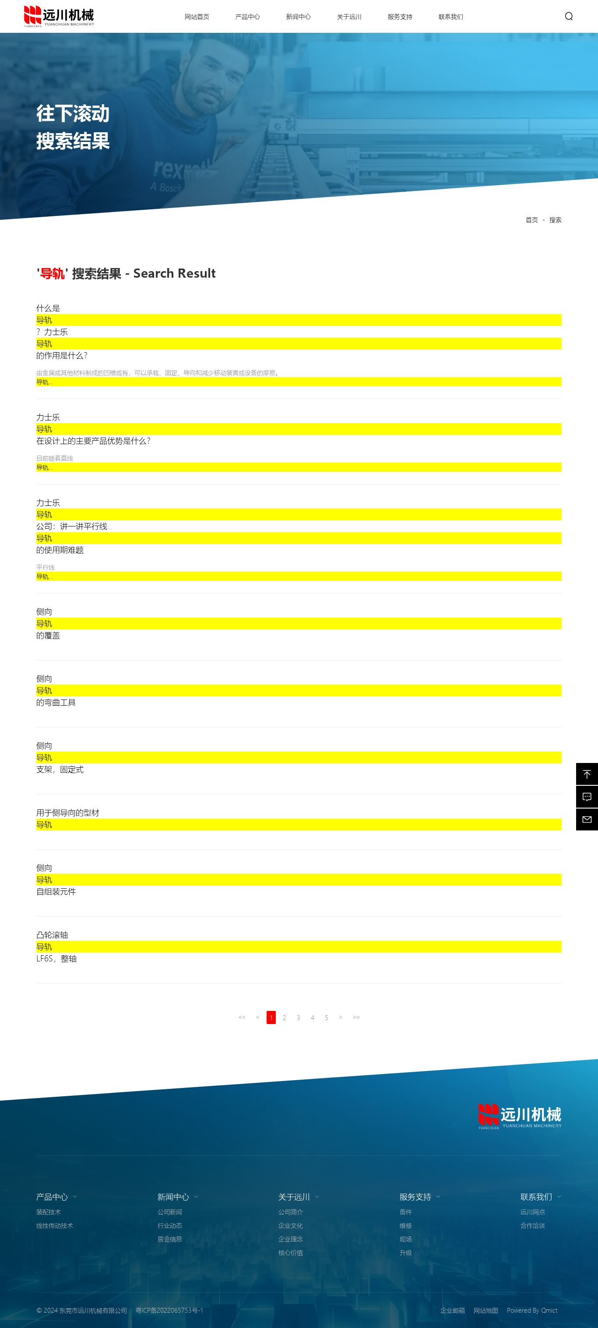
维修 (406, 1225)
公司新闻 (170, 1211)
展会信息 (170, 1238)
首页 (532, 219)
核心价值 (290, 1252)
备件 (406, 1211)
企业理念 (290, 1238)
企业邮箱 (452, 1310)
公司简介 (290, 1211)
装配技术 (48, 1211)
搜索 (555, 219)
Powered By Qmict (532, 1310)
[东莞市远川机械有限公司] (520, 1116)
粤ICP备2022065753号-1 (169, 1310)
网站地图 (486, 1310)
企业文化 (290, 1225)
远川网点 (533, 1211)
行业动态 (170, 1225)
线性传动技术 (54, 1225)
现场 (406, 1238)
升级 (406, 1252)
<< (242, 1017)
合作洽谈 (533, 1225)
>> (356, 1017)
